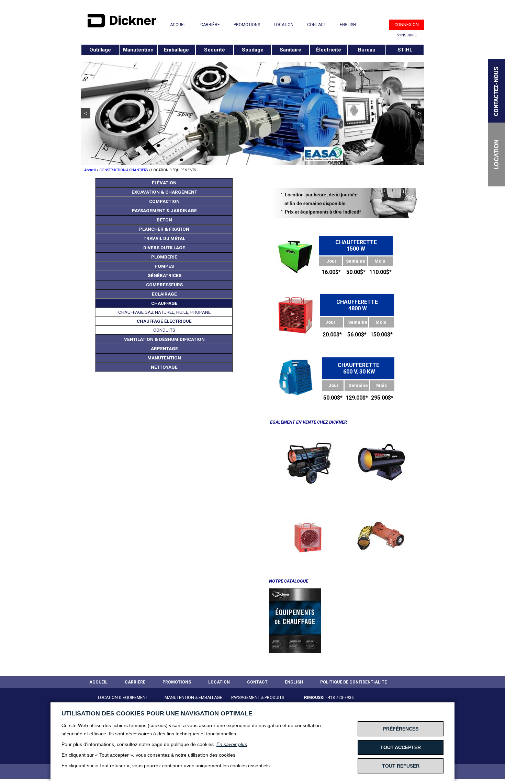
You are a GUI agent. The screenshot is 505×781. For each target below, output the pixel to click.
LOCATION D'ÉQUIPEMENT (123, 697)
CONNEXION (406, 24)
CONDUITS (164, 330)
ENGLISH (348, 24)
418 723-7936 (341, 697)
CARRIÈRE (210, 24)
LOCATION (283, 24)
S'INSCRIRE (407, 35)
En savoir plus (231, 744)
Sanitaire (290, 50)
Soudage (252, 50)
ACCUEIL (178, 24)
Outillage (100, 50)
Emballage (176, 50)
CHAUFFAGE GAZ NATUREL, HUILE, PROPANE (164, 312)
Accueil (90, 170)
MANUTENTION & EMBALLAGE (193, 697)
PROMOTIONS (247, 24)
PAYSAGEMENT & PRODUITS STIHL (257, 701)
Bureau (366, 50)
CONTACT (316, 24)
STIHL (405, 50)
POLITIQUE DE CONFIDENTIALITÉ (353, 682)
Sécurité (214, 50)
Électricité (328, 50)
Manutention (138, 50)
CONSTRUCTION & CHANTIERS (123, 170)
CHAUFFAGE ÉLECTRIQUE (164, 321)
